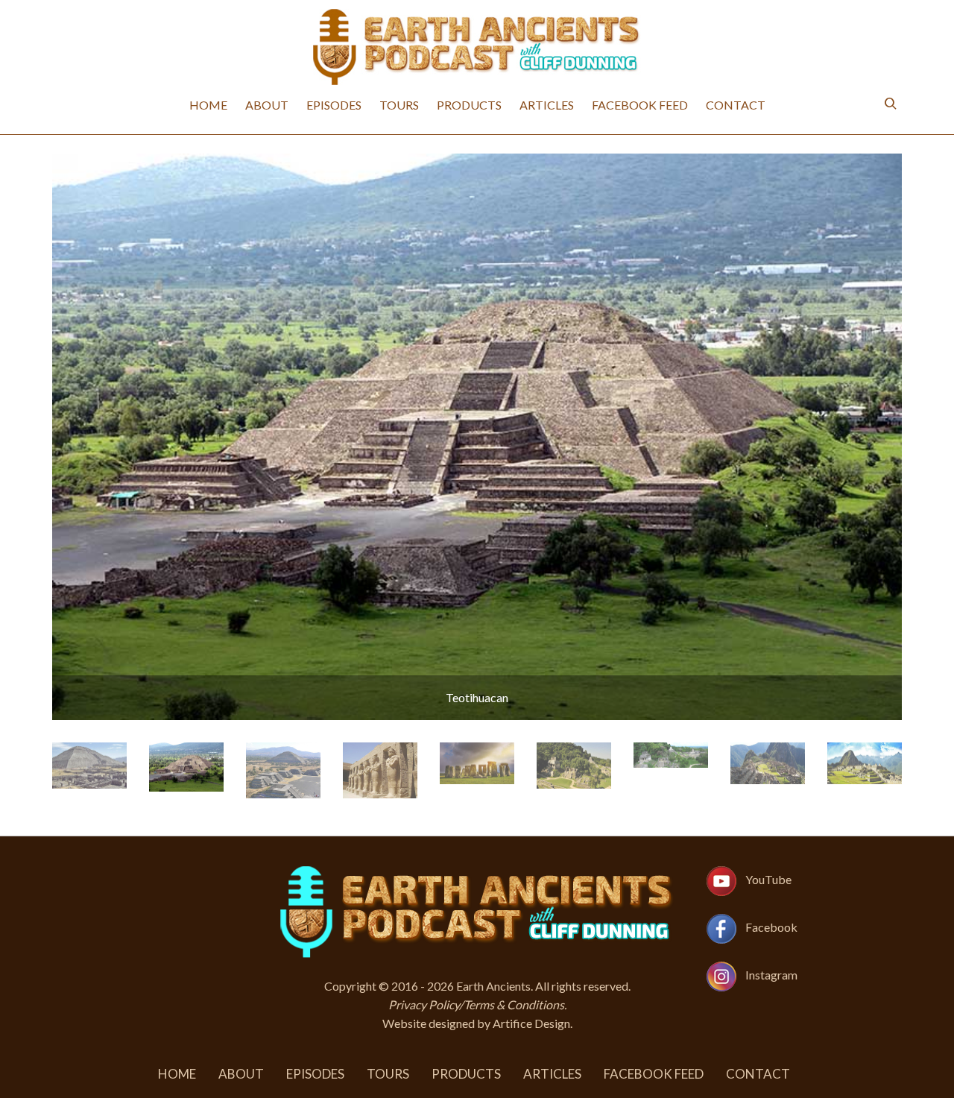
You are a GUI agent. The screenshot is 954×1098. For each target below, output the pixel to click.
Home (208, 105)
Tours (399, 105)
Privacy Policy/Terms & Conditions (476, 1004)
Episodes (333, 105)
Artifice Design (531, 1023)
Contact (735, 105)
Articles (546, 105)
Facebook (771, 927)
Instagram (771, 975)
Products (469, 105)
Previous (65, 437)
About (266, 105)
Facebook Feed (640, 105)
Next (888, 437)
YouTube (768, 879)
